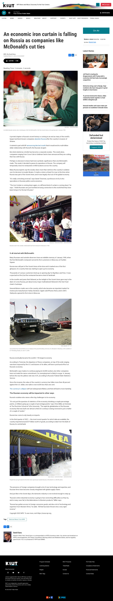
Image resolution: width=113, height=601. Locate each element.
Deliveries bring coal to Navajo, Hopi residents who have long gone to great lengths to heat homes (95, 88)
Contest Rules (90, 573)
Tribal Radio (94, 18)
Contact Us (66, 573)
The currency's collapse (18, 389)
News (12, 18)
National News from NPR (17, 519)
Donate (106, 5)
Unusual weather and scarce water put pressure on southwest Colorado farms (95, 107)
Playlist (42, 569)
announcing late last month (36, 145)
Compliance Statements (93, 565)
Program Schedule (45, 562)
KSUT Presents (83, 18)
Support (53, 18)
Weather (37, 18)
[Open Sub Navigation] (7, 18)
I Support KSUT (96, 147)
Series (20, 18)
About (44, 18)
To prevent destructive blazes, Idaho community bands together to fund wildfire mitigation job (94, 98)
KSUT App (72, 18)
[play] (4, 13)
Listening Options (44, 565)
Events (63, 18)
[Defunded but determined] (96, 123)
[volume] (9, 13)
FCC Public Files (90, 562)
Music (28, 18)
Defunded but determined (96, 136)
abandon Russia (40, 139)
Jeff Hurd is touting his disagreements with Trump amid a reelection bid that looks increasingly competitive (95, 77)
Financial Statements (92, 569)
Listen (4, 18)
